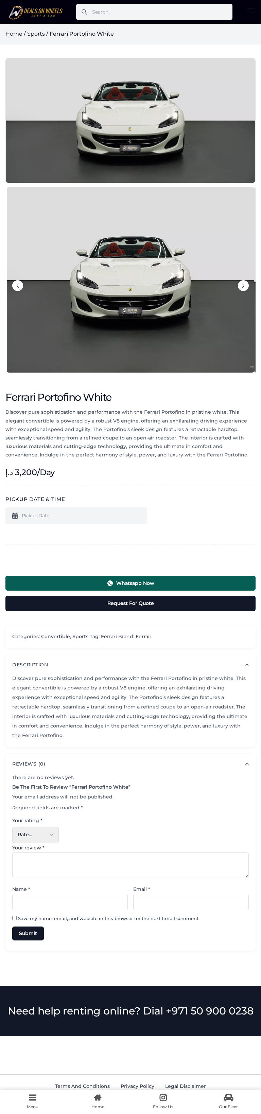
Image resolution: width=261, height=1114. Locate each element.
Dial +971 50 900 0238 (198, 1011)
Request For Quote (130, 603)
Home (13, 34)
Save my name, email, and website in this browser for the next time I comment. (108, 918)
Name (21, 889)
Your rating (27, 820)
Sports (36, 34)
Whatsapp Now (135, 583)
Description (30, 665)
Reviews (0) (29, 764)
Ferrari (109, 636)
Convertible (55, 636)
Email (141, 889)
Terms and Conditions (82, 1086)
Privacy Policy (137, 1086)
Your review (28, 848)
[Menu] (251, 11)
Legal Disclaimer (185, 1086)
